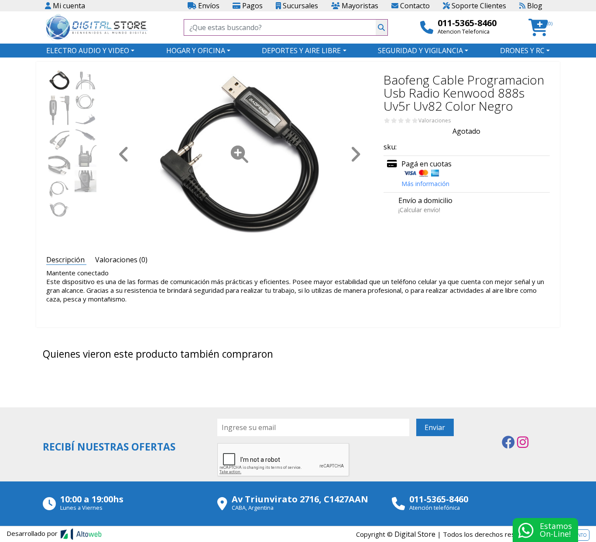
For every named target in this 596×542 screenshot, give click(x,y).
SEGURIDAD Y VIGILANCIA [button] (420, 50)
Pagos (251, 5)
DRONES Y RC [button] (522, 50)
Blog (533, 5)
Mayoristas (359, 5)
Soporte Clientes (478, 5)
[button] (540, 28)
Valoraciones (434, 120)
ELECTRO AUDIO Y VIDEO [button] (87, 50)
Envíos (207, 5)
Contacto (414, 5)
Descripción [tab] (66, 259)
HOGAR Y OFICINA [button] (195, 50)
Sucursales (299, 5)
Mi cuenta (68, 5)
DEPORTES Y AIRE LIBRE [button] (301, 50)
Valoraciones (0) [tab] (121, 259)
